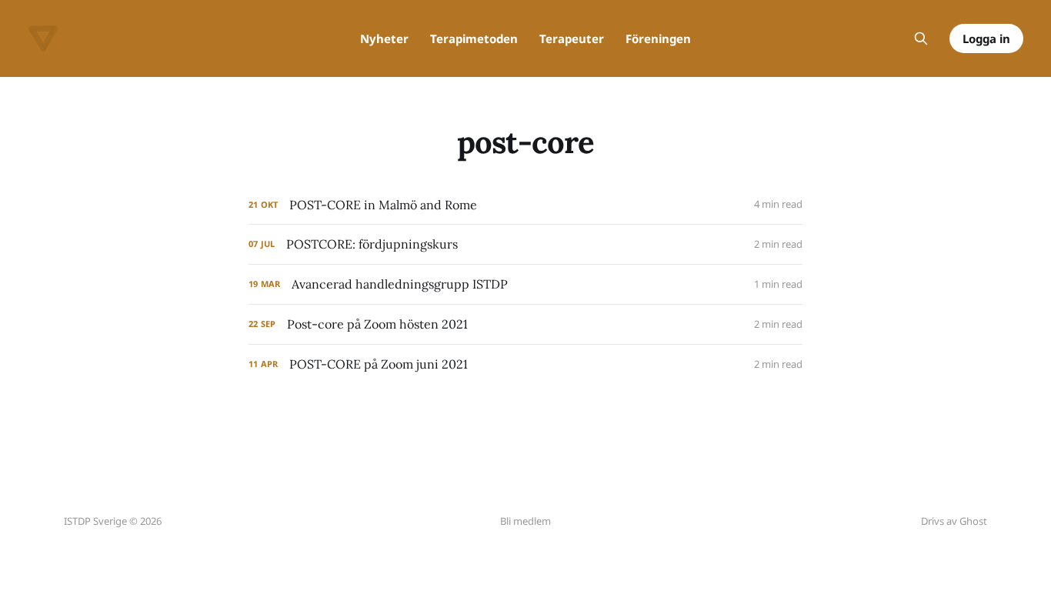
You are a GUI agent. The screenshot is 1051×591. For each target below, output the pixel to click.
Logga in (986, 38)
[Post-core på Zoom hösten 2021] (525, 324)
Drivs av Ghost (954, 521)
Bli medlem (525, 521)
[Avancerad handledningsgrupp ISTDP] (525, 284)
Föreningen (658, 38)
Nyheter (384, 38)
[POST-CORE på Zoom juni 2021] (525, 364)
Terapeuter (571, 38)
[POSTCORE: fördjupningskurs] (525, 244)
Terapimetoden (474, 38)
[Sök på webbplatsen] (921, 38)
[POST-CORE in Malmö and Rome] (525, 205)
